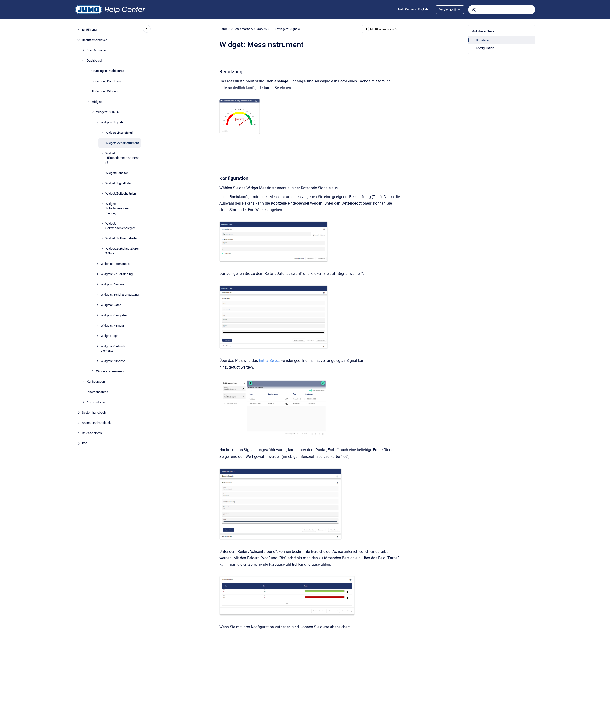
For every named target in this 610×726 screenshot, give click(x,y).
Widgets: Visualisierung (117, 274)
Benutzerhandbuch (94, 40)
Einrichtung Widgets (104, 91)
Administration (96, 402)
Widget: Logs (109, 336)
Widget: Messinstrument (122, 143)
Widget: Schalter (116, 173)
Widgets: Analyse (112, 284)
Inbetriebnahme (97, 392)
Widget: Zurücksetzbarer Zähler (122, 251)
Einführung (89, 29)
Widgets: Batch (111, 305)
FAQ (84, 443)
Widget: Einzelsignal (119, 132)
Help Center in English (413, 9)
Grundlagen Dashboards (107, 71)
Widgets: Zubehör (113, 361)
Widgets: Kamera (112, 325)
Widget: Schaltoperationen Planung (117, 208)
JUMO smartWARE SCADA (249, 29)
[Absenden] (473, 9)
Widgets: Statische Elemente (113, 348)
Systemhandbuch (94, 412)
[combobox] (501, 9)
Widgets (97, 102)
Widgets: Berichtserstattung (120, 294)
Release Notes (92, 433)
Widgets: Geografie (114, 315)
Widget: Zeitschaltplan (120, 193)
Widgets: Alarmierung (110, 371)
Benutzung (483, 40)
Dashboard (94, 60)
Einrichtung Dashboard (106, 81)
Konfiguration (96, 381)
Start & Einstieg (97, 50)
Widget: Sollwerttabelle (121, 238)
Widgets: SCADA (107, 112)
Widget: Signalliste (118, 183)
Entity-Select (269, 360)
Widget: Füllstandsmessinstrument (122, 157)
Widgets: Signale (112, 122)
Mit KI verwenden (382, 29)
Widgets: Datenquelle (115, 263)
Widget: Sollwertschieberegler (120, 226)
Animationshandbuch (96, 423)
